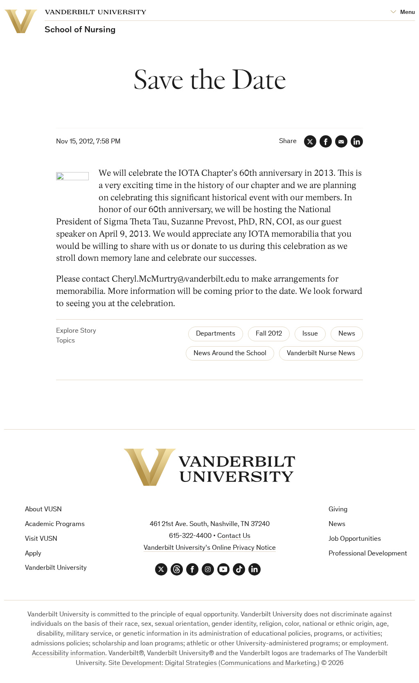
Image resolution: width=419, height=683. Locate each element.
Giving (338, 509)
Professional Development (368, 554)
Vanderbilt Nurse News (321, 353)
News (346, 334)
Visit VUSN (41, 539)
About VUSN (43, 509)
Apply (33, 554)
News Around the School (230, 353)
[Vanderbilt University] (209, 467)
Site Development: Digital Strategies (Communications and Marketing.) (214, 663)
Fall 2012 (269, 334)
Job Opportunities (355, 539)
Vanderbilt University (56, 568)
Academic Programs (55, 524)
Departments (215, 334)
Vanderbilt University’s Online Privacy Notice (210, 548)
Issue (310, 334)
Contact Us (233, 536)
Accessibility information (68, 653)
